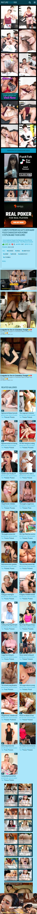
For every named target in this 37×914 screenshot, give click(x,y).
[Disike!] (12, 244)
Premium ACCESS (18, 150)
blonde (30, 417)
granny (12, 568)
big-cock (7, 417)
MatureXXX (9, 2)
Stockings (7, 257)
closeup (13, 508)
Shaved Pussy (23, 254)
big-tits (13, 417)
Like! (6, 244)
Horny (6, 254)
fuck (30, 508)
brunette (31, 447)
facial (30, 689)
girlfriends (13, 719)
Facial (18, 251)
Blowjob (10, 251)
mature (13, 477)
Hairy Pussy (26, 251)
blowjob (25, 447)
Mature (14, 254)
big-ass (7, 780)
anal (6, 689)
